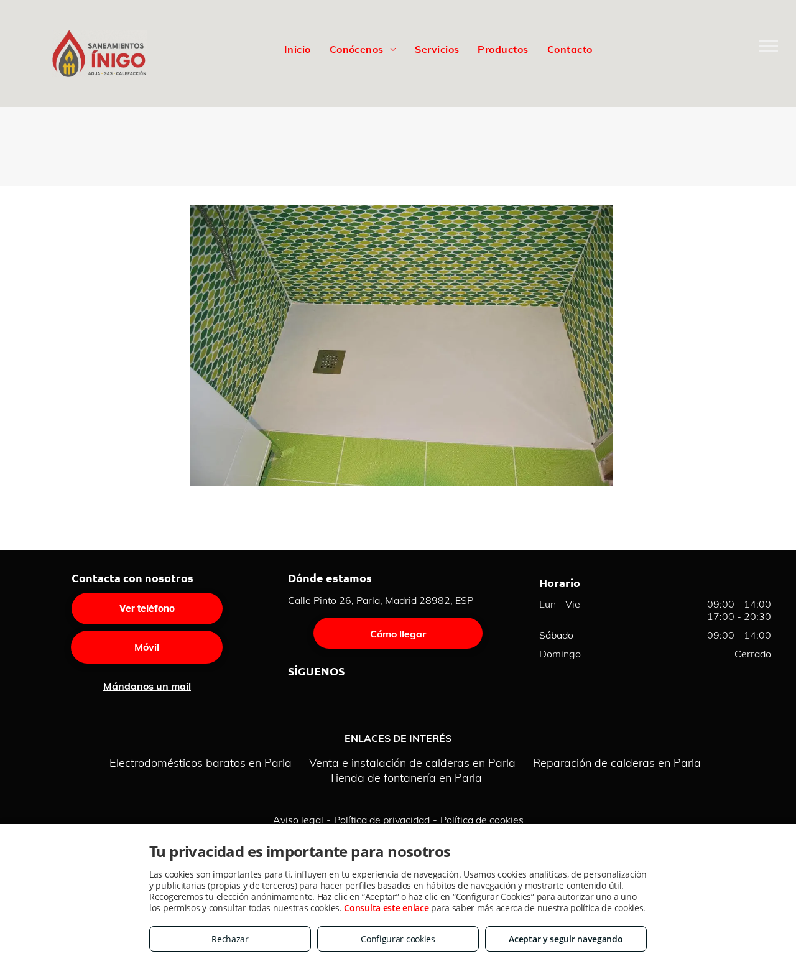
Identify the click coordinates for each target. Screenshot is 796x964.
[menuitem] (297, 48)
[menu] (768, 46)
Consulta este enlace (386, 908)
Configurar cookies (398, 939)
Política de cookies (482, 819)
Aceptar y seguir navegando (565, 939)
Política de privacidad (382, 819)
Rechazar (230, 939)
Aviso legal (298, 819)
